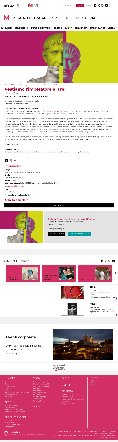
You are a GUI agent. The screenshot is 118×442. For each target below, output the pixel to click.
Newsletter (9, 397)
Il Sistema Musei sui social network (50, 277)
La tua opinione (39, 401)
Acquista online (56, 233)
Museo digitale (40, 28)
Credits (103, 435)
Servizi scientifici (15, 417)
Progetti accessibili (69, 404)
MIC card (36, 388)
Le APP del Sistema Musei (13, 278)
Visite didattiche (39, 392)
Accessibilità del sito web (107, 436)
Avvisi (92, 382)
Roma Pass (37, 390)
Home (7, 85)
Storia (7, 384)
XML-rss (112, 437)
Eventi (68, 28)
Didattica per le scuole (27, 85)
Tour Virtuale (85, 279)
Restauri (8, 388)
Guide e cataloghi (40, 397)
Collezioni (21, 28)
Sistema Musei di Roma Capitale (17, 392)
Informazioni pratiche (41, 382)
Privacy (74, 435)
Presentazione (10, 382)
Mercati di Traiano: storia (14, 409)
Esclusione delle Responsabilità (89, 435)
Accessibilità (38, 399)
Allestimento (10, 386)
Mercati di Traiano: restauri (15, 411)
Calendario (97, 28)
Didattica (81, 28)
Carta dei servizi (11, 395)
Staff (6, 390)
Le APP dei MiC (39, 395)
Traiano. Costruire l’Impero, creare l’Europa (71, 219)
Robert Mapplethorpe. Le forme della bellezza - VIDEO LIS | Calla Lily (102, 311)
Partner (93, 385)
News (92, 380)
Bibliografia (9, 422)
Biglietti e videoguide (41, 384)
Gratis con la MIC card (79, 233)
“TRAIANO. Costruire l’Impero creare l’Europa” (62, 111)
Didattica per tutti (68, 396)
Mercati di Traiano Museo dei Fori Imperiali (55, 18)
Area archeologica (12, 405)
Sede (8, 402)
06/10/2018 (102, 295)
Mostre (57, 28)
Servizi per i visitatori (41, 386)
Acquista (80, 6)
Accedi (88, 6)
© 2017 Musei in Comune (61, 435)
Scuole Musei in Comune (15, 186)
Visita (111, 28)
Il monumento (10, 407)
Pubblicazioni (10, 420)
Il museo (6, 28)
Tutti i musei (67, 6)
